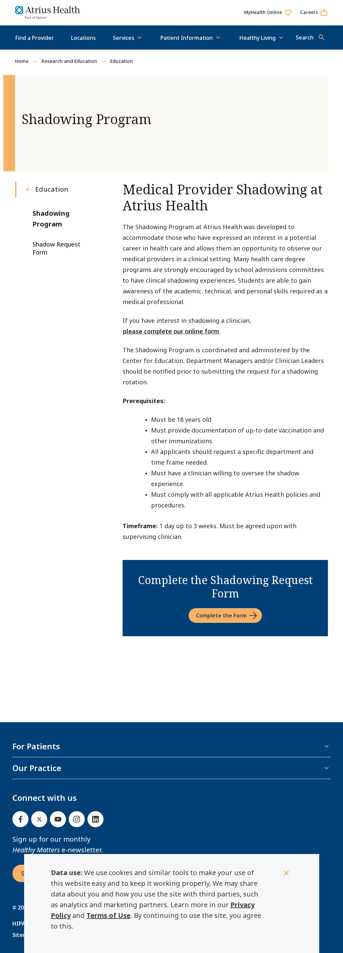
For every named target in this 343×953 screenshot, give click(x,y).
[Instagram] (77, 819)
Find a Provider (34, 37)
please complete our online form (171, 331)
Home (21, 61)
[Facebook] (20, 819)
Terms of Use (108, 915)
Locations (83, 37)
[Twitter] (39, 819)
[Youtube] (58, 819)
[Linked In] (95, 819)
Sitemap (23, 935)
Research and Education (69, 61)
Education (121, 61)
